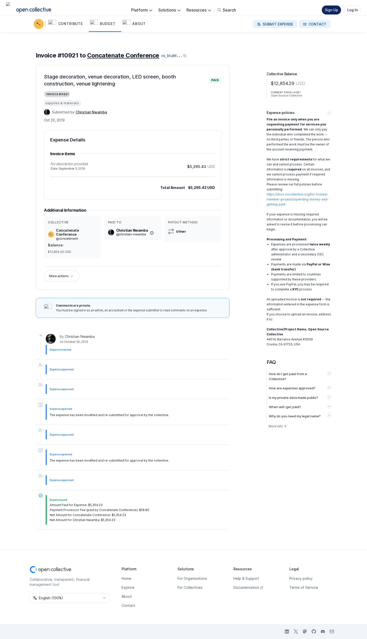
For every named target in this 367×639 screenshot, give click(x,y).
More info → (277, 426)
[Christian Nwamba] (47, 112)
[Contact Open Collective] (331, 631)
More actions (58, 276)
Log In (352, 10)
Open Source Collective (286, 95)
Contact (128, 605)
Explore (128, 587)
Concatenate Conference (123, 55)
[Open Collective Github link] (313, 631)
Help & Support (246, 578)
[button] (68, 24)
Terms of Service (303, 587)
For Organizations (192, 578)
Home (126, 578)
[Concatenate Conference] (40, 24)
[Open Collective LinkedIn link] (286, 631)
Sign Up (331, 10)
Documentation (246, 587)
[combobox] (70, 598)
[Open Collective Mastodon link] (304, 631)
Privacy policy (301, 578)
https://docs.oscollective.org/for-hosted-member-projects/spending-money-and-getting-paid (298, 199)
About (127, 596)
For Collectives (190, 587)
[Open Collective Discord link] (322, 631)
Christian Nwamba (80, 336)
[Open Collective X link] (295, 631)
